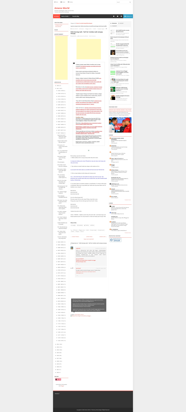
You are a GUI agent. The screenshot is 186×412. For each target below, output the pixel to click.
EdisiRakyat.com (115, 184)
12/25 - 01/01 (61, 340)
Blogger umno (82, 230)
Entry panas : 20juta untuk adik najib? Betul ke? (62, 170)
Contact (63, 2)
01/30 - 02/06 (61, 102)
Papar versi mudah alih (89, 239)
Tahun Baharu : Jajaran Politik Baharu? (119, 230)
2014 (58, 350)
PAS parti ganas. (61, 162)
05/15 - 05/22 (61, 250)
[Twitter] (121, 16)
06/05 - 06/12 (61, 258)
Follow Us (129, 16)
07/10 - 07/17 (61, 273)
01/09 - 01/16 (61, 93)
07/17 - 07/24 (61, 275)
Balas (77, 264)
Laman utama (89, 236)
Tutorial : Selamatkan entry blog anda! (62, 237)
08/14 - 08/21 (61, 287)
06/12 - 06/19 (61, 261)
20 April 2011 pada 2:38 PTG (100, 248)
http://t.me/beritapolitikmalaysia (84, 23)
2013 (58, 347)
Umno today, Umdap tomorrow (117, 213)
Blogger (62, 386)
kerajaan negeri (93, 230)
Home (56, 2)
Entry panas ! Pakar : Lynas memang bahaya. (62, 158)
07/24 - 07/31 (61, 278)
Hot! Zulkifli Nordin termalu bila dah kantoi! (122, 31)
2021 (58, 369)
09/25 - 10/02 (61, 304)
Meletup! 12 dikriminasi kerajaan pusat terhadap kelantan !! (122, 89)
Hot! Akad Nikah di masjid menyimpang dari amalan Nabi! (122, 81)
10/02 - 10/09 (61, 306)
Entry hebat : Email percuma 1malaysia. (62, 165)
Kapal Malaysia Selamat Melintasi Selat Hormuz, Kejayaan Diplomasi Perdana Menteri (119, 172)
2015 (58, 352)
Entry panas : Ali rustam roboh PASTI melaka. (62, 146)
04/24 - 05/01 (61, 242)
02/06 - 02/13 (61, 104)
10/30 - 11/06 (61, 318)
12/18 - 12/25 (61, 337)
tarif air (82, 231)
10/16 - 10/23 (61, 312)
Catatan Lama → (103, 236)
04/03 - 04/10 (61, 127)
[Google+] (118, 16)
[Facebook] (114, 16)
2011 (58, 88)
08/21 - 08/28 (61, 290)
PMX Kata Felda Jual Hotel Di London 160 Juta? (119, 160)
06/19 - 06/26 (61, 264)
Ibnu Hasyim (114, 196)
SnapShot (113, 221)
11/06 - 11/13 (61, 321)
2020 (58, 366)
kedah (87, 230)
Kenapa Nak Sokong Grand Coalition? (120, 110)
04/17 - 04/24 (61, 133)
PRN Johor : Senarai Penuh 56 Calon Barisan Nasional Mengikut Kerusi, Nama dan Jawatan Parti (120, 208)
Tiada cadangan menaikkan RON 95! (62, 196)
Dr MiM (113, 206)
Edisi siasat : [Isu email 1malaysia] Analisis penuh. (62, 201)
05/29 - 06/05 (61, 256)
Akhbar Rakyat (114, 170)
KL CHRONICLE (114, 229)
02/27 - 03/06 (61, 113)
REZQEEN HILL (114, 216)
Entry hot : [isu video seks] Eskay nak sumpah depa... (62, 182)
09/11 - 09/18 (61, 298)
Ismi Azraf (78, 268)
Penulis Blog (75, 16)
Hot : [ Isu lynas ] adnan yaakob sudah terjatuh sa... (62, 176)
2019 (58, 364)
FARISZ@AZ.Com (79, 273)
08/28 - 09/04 (61, 292)
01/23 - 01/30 (61, 99)
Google (73, 225)
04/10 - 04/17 (61, 130)
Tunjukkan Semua (128, 199)
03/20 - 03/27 (61, 121)
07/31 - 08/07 (61, 281)
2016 (58, 355)
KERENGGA (113, 145)
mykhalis (78, 248)
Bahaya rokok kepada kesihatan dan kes (119, 185)
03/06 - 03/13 (61, 116)
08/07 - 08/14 (61, 284)
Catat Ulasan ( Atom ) (79, 314)
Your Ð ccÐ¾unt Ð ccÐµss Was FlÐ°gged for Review (120, 218)
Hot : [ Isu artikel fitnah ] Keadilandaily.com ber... (62, 152)
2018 (58, 361)
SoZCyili (113, 189)
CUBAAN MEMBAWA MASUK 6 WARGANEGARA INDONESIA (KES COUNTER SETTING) (120, 191)
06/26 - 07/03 (61, 267)
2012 (58, 344)
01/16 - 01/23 (61, 96)
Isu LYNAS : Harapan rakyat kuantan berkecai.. (62, 213)
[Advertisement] (61, 58)
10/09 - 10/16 (61, 309)
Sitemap (71, 2)
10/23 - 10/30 (61, 315)
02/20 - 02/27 (61, 110)
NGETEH (113, 166)
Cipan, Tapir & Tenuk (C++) (117, 158)
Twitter (87, 225)
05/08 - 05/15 (61, 247)
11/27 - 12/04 (61, 329)
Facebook (80, 225)
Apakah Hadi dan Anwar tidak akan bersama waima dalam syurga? (118, 154)
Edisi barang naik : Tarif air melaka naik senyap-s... (62, 187)
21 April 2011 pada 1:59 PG (101, 268)
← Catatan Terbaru (75, 236)
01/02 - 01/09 (61, 90)
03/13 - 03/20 (61, 118)
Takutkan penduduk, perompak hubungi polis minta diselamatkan (119, 147)
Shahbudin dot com (115, 177)
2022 (58, 372)
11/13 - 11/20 (61, 323)
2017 (58, 358)
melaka (72, 231)
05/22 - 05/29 (61, 253)
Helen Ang (113, 212)
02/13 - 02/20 (61, 107)
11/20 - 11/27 (61, 326)
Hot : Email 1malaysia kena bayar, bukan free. (62, 218)
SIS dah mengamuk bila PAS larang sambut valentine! (122, 44)
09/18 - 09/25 (61, 301)
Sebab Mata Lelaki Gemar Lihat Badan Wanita (86, 271)
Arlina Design (98, 409)
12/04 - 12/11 (61, 332)
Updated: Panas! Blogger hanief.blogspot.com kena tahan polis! (122, 72)
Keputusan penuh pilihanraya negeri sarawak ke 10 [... (62, 136)
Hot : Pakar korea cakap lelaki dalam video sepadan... (62, 207)
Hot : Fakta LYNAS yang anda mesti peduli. (62, 233)
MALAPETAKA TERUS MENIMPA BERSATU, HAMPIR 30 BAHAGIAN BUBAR (119, 179)
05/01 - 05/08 (61, 244)
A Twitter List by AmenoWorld (58, 26)
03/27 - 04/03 (61, 124)
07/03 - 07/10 (61, 270)
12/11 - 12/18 (61, 335)
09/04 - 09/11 (61, 295)
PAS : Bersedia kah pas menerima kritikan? (62, 227)
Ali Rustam (75, 230)
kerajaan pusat (101, 230)
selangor (77, 231)
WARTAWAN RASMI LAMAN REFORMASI (117, 139)
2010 (58, 85)
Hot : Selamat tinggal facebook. (62, 192)
